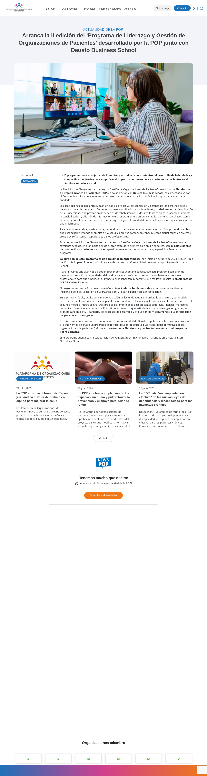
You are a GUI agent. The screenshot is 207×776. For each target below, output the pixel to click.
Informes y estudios (110, 8)
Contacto (182, 8)
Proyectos (89, 8)
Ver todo (103, 438)
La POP (50, 8)
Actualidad (130, 8)
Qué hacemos (69, 8)
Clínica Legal (162, 8)
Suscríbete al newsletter (103, 495)
